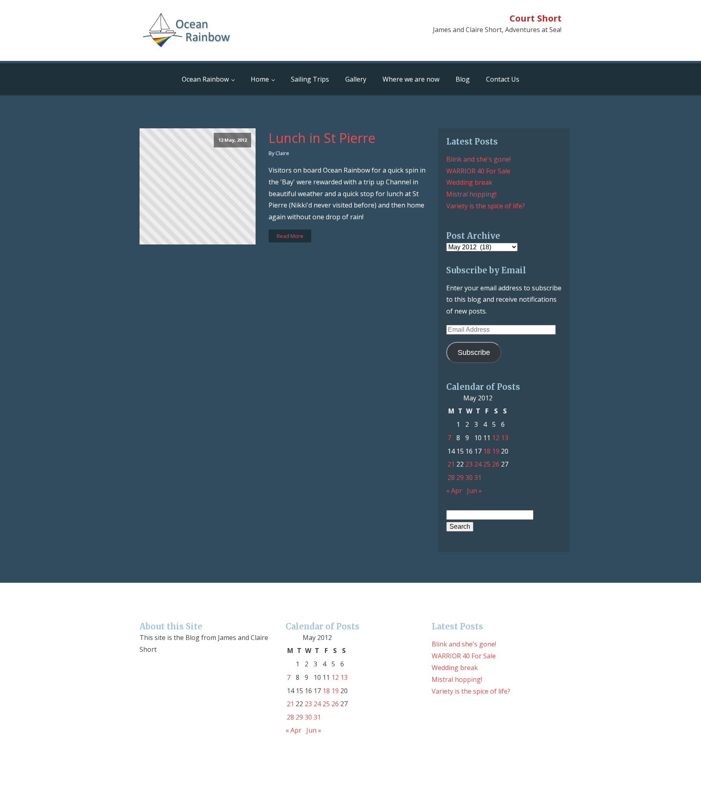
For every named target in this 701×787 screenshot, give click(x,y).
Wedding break (469, 182)
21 (451, 464)
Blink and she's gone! (478, 159)
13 (504, 437)
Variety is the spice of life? (485, 205)
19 (495, 451)
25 (486, 464)
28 (451, 477)
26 (495, 464)
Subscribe (474, 352)
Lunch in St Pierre (322, 138)
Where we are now (411, 79)
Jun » (474, 490)
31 (478, 477)
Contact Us (502, 79)
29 (460, 477)
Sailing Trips (310, 79)
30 (469, 477)
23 (469, 464)
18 (486, 451)
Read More (290, 236)
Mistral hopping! (471, 194)
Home (260, 79)
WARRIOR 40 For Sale (478, 170)
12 (495, 437)
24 (478, 464)
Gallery (355, 79)
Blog (463, 79)
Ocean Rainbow (205, 79)
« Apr (454, 490)
